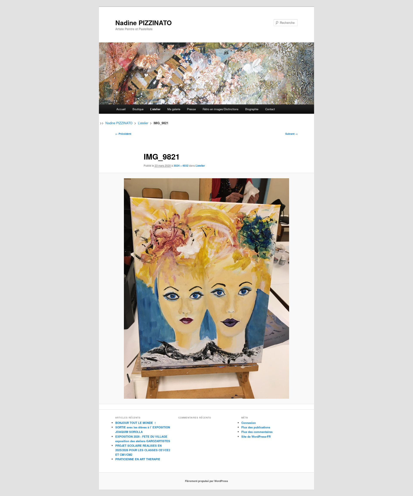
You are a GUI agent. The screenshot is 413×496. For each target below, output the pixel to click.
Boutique (138, 109)
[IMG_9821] (206, 288)
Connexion (248, 423)
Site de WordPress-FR (256, 436)
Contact (270, 109)
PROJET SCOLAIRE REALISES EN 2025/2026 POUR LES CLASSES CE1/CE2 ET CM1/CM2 (142, 450)
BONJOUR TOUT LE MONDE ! (135, 423)
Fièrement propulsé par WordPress (206, 481)
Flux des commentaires (257, 432)
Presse (191, 109)
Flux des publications (255, 427)
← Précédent (123, 134)
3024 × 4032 (181, 165)
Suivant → (291, 134)
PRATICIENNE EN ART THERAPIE (137, 459)
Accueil (121, 109)
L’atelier (155, 109)
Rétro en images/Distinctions (221, 109)
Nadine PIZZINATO (143, 22)
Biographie (251, 109)
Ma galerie (173, 109)
